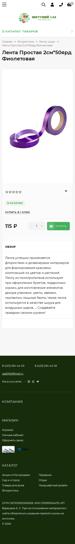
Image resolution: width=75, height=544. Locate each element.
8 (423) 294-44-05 (46, 365)
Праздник (45, 475)
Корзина (7, 429)
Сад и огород (11, 480)
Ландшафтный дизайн (53, 485)
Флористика (26, 41)
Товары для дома (13, 485)
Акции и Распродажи (16, 475)
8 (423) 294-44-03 (13, 365)
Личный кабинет (13, 435)
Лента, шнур (47, 41)
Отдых (43, 480)
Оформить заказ (12, 440)
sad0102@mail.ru (12, 373)
